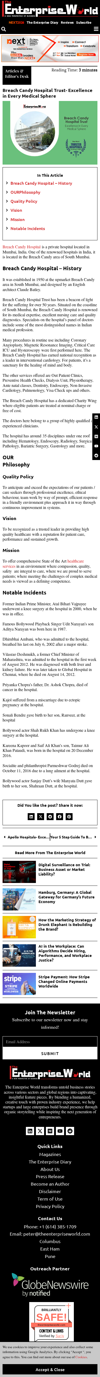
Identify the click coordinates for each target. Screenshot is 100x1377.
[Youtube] (96, 446)
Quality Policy (24, 201)
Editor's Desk (17, 76)
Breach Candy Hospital (22, 246)
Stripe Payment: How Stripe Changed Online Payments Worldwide (64, 981)
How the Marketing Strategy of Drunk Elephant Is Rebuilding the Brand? (67, 924)
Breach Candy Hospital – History (41, 183)
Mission (18, 219)
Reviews (67, 22)
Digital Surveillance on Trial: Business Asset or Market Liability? (64, 869)
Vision (16, 210)
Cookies (81, 1357)
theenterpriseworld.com (51, 1324)
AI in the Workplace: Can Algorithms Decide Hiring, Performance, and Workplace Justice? (65, 953)
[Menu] (96, 28)
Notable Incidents (28, 228)
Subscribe (83, 22)
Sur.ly (60, 1336)
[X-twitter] (96, 427)
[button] (31, 816)
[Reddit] (96, 456)
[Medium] (96, 436)
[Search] (3, 29)
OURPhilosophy (25, 192)
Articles (12, 70)
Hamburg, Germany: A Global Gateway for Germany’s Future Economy (66, 897)
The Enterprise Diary (42, 22)
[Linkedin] (96, 417)
